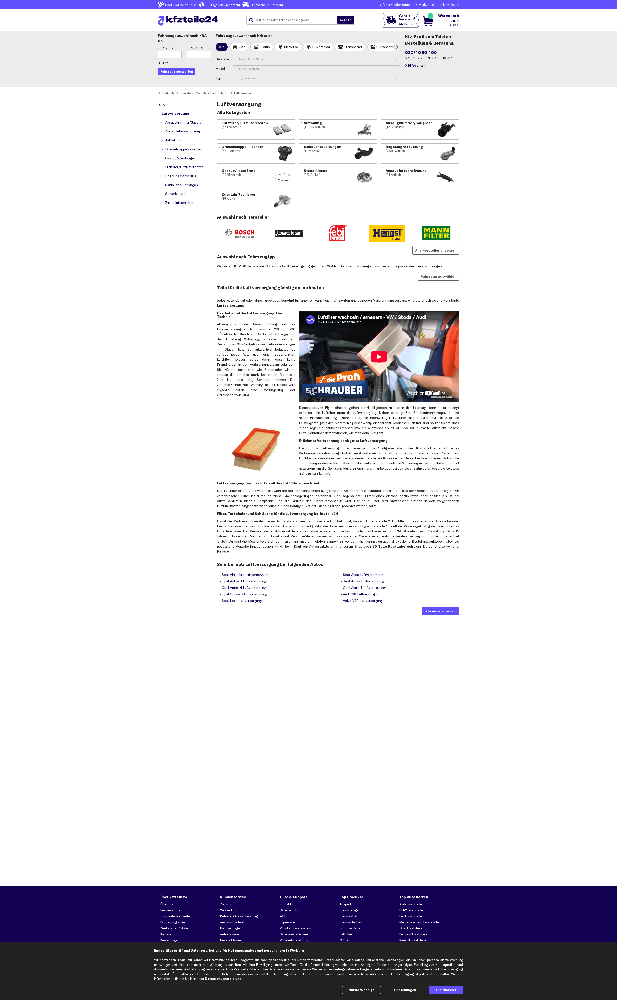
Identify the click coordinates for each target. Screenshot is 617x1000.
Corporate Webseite (175, 916)
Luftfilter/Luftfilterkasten (184, 167)
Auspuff (345, 904)
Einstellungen (405, 990)
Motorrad (291, 47)
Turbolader (271, 300)
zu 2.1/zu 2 (165, 48)
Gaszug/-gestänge (179, 158)
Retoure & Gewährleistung (239, 916)
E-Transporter (387, 47)
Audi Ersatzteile (410, 904)
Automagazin (229, 934)
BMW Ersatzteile (411, 910)
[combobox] (294, 20)
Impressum (288, 922)
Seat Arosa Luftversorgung (363, 581)
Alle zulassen (446, 990)
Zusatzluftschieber (179, 202)
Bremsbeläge (349, 910)
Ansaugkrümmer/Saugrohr (185, 122)
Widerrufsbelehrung (294, 940)
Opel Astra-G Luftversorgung (244, 581)
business (170, 910)
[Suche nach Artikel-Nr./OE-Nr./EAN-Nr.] (345, 20)
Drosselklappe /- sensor (183, 149)
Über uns (166, 904)
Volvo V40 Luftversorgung (363, 600)
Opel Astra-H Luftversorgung (244, 587)
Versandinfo (228, 910)
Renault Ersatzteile (412, 940)
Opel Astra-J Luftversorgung (364, 587)
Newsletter (451, 5)
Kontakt (285, 904)
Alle (221, 47)
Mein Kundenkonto (396, 5)
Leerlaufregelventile (232, 526)
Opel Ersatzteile (411, 928)
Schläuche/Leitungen (181, 185)
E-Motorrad (321, 47)
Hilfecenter (416, 65)
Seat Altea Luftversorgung (363, 574)
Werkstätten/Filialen (175, 928)
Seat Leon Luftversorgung (242, 600)
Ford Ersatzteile (410, 916)
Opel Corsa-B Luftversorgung (244, 594)
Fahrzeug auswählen (438, 276)
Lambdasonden (442, 463)
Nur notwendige (362, 990)
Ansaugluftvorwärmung (182, 131)
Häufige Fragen (230, 928)
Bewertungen (169, 940)
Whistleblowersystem (295, 928)
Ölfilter (344, 940)
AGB (283, 916)
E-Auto (264, 47)
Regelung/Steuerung (181, 176)
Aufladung (173, 140)
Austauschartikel (232, 922)
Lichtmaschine (350, 928)
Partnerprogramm (172, 922)
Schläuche (443, 521)
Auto (241, 47)
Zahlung (225, 904)
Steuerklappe (175, 194)
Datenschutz (289, 910)
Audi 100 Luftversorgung (361, 594)
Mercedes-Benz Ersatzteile (419, 922)
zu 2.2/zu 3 (195, 48)
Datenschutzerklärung (223, 978)
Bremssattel (348, 916)
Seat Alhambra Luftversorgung (245, 574)
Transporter (353, 47)
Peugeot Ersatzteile (413, 934)
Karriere (165, 934)
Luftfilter (223, 359)
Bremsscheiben (351, 922)
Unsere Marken (231, 940)
